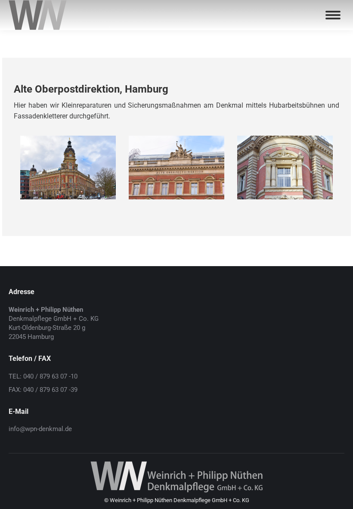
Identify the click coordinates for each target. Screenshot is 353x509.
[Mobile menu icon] (333, 15)
